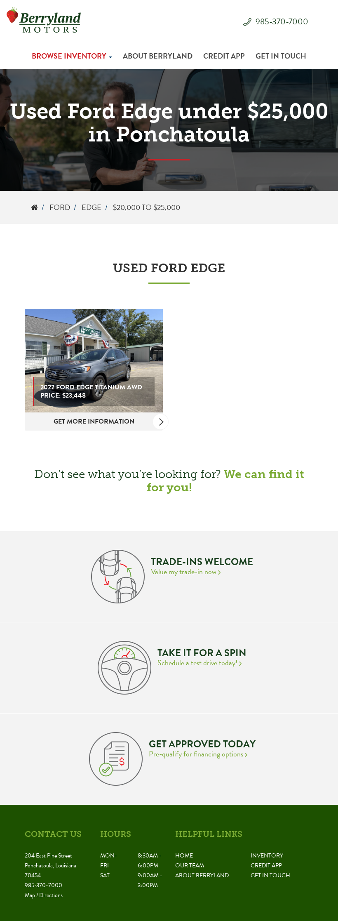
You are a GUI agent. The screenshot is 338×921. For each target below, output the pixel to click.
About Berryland (157, 55)
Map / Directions (44, 895)
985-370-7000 (282, 21)
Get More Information (94, 421)
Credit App (224, 55)
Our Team (189, 865)
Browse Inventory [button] (70, 55)
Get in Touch (281, 55)
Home (184, 855)
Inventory (267, 855)
